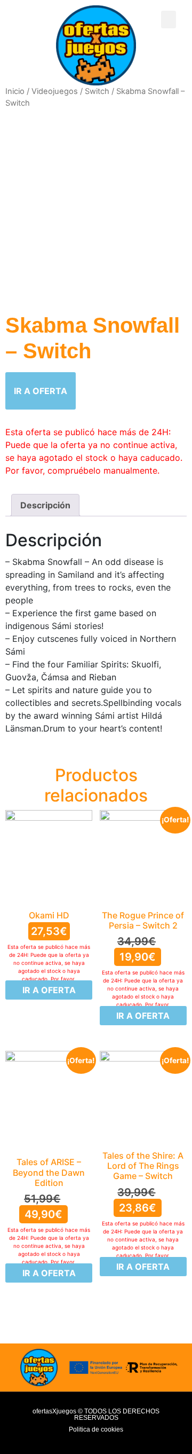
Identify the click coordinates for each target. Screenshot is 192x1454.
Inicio (15, 91)
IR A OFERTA (40, 391)
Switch (97, 91)
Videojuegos (54, 91)
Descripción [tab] (45, 505)
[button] (168, 19)
